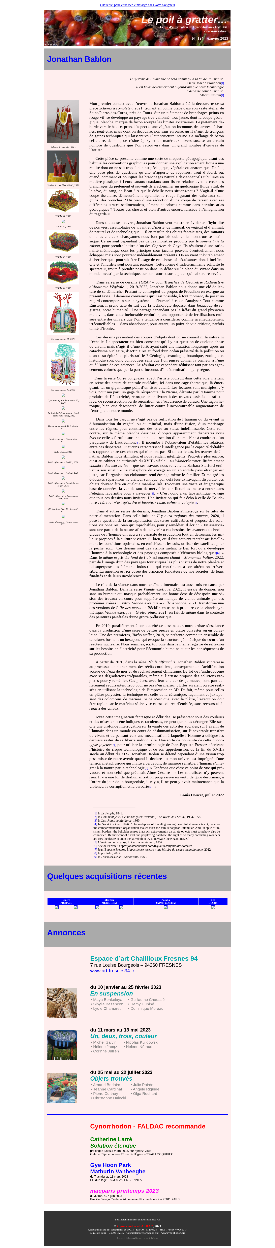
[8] (95, 853)
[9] (95, 856)
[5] (95, 842)
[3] (95, 820)
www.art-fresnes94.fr (112, 970)
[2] (95, 817)
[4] (95, 824)
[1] (95, 813)
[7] (95, 849)
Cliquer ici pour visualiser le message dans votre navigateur (137, 5)
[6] (95, 846)
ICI (158, 1219)
